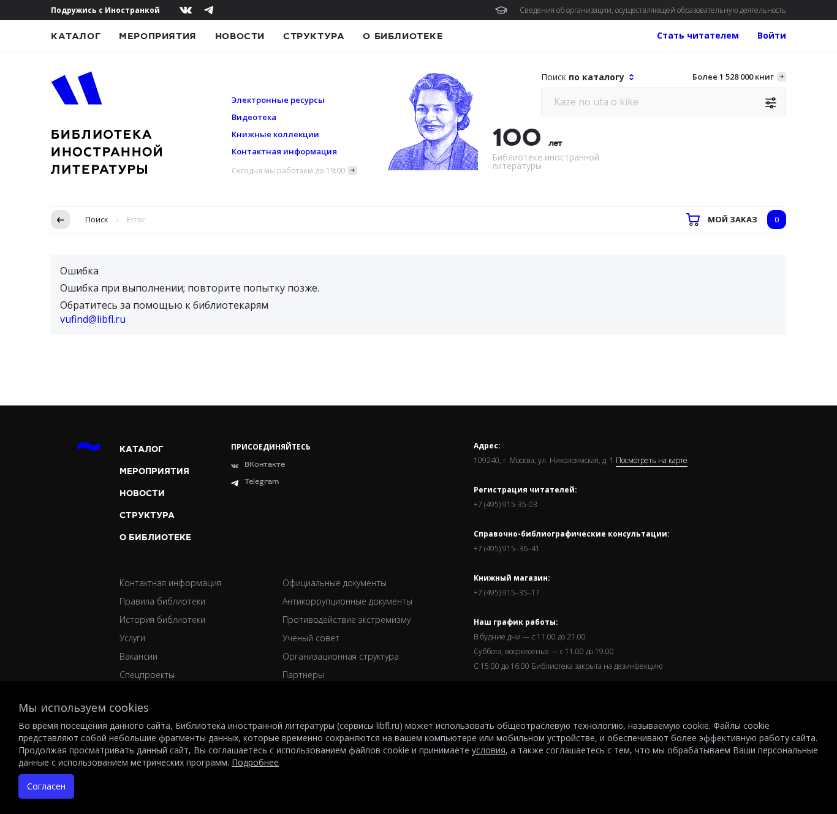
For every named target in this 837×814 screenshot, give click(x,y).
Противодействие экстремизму (346, 619)
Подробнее (255, 762)
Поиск (96, 219)
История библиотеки (162, 619)
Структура (313, 36)
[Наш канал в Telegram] (209, 10)
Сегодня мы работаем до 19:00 (288, 170)
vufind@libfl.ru (93, 319)
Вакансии (138, 656)
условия (489, 750)
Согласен (46, 786)
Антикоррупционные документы (347, 601)
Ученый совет (310, 638)
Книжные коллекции (275, 134)
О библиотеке (403, 36)
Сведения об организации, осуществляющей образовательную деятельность (653, 10)
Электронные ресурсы (278, 99)
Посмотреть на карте (651, 460)
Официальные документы (334, 583)
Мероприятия (158, 36)
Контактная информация (284, 151)
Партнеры (303, 674)
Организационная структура (340, 656)
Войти (771, 35)
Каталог (75, 36)
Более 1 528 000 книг (733, 76)
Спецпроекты (147, 674)
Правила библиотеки (162, 601)
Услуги (132, 638)
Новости (240, 36)
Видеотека (254, 116)
